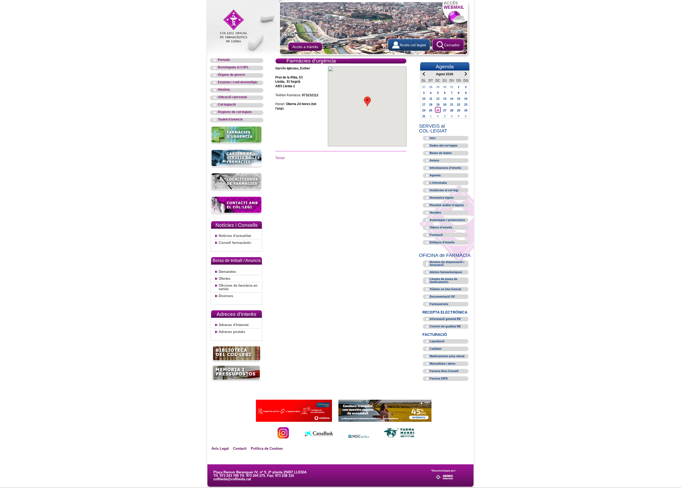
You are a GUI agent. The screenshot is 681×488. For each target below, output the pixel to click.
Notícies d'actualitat (235, 235)
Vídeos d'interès (441, 227)
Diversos (226, 296)
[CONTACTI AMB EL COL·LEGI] (237, 214)
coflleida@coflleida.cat (232, 479)
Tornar (280, 158)
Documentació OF (442, 296)
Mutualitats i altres (442, 363)
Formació (436, 234)
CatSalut (436, 348)
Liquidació (437, 341)
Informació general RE (445, 318)
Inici (432, 138)
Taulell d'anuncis (230, 119)
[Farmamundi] (399, 437)
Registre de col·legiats (235, 112)
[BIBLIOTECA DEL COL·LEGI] (236, 354)
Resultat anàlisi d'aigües (447, 205)
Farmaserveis (439, 304)
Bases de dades (441, 153)
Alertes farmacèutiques (446, 272)
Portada (224, 60)
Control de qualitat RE (445, 326)
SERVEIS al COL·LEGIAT (433, 128)
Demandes (227, 271)
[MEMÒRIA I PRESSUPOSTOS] (236, 373)
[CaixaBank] (318, 437)
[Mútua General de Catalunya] (358, 437)
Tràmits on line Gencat (445, 289)
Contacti (240, 449)
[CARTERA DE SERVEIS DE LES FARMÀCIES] (237, 167)
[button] (367, 101)
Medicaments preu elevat (447, 356)
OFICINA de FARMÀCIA (445, 255)
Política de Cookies (267, 449)
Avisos (434, 160)
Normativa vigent (442, 197)
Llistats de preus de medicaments (443, 280)
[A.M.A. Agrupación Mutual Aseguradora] (384, 420)
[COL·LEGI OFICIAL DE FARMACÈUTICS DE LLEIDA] (236, 25)
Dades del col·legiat (443, 145)
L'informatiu (438, 182)
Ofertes (224, 278)
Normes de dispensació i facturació (447, 263)
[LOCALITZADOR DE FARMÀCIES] (237, 190)
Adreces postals (232, 331)
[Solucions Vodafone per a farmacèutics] (294, 420)
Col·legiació (227, 104)
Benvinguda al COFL (233, 67)
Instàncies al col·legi (444, 190)
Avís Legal (220, 449)
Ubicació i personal (232, 97)
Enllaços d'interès (442, 242)
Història (224, 89)
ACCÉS (454, 5)
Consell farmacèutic (235, 242)
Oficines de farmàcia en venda (238, 287)
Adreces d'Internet (233, 325)
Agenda (435, 175)
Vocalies (435, 212)
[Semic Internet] (453, 479)
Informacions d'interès (445, 167)
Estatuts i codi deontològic (238, 82)
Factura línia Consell (444, 371)
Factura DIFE (439, 378)
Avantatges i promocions (447, 220)
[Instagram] (283, 437)
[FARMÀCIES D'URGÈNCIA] (237, 143)
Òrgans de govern (231, 75)
